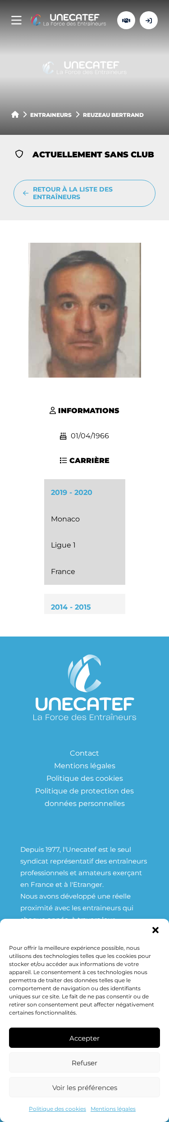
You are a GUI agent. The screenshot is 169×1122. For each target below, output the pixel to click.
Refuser (84, 1062)
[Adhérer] (126, 20)
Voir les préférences (84, 1087)
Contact (84, 752)
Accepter (84, 1037)
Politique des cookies (57, 1108)
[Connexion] (149, 20)
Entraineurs (51, 114)
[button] (155, 930)
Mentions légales (113, 1108)
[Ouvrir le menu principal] (16, 20)
